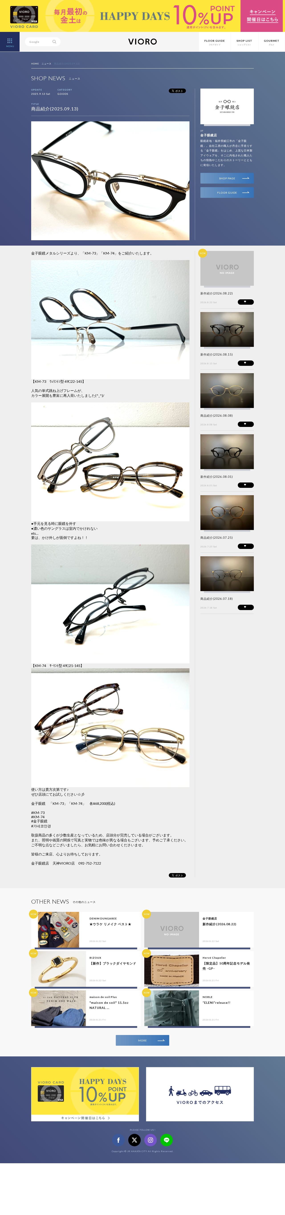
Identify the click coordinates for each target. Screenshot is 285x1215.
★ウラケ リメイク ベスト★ (110, 924)
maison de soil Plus (103, 997)
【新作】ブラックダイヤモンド (113, 963)
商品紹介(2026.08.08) (216, 415)
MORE (142, 1040)
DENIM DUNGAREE (103, 918)
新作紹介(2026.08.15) (216, 354)
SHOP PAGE (227, 178)
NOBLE (208, 997)
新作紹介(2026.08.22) (216, 293)
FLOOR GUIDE (227, 192)
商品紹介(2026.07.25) (216, 537)
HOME (35, 63)
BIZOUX (95, 957)
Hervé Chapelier (214, 957)
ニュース (46, 63)
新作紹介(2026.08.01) (216, 476)
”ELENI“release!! (216, 1002)
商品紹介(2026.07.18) (216, 598)
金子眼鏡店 (208, 135)
